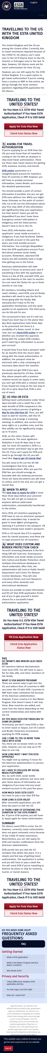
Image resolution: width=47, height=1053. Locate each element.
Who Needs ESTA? (14, 971)
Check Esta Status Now (23, 133)
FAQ (23, 943)
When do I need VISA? (16, 995)
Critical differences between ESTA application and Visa (21, 983)
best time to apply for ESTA (21, 492)
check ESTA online (26, 332)
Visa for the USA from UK (15, 412)
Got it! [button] (8, 1048)
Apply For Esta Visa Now (23, 126)
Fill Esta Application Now (23, 637)
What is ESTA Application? (17, 957)
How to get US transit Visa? (27, 458)
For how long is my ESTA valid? (19, 989)
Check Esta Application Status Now (23, 646)
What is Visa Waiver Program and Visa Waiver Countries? (22, 964)
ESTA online (8, 170)
